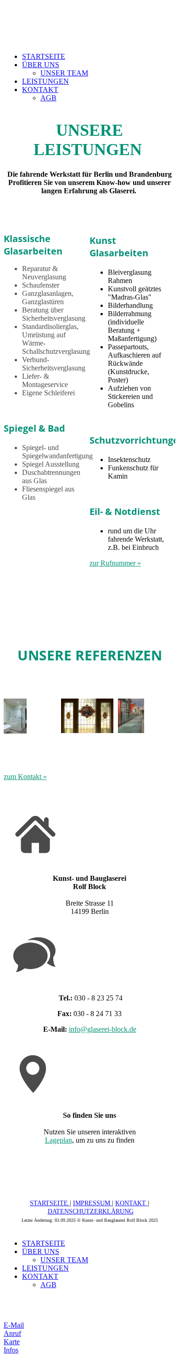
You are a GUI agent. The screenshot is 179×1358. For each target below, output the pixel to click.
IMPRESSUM (92, 1203)
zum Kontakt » (25, 776)
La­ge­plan (58, 1140)
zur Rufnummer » (115, 563)
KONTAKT (40, 89)
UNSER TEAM (64, 73)
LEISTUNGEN (45, 81)
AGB (48, 98)
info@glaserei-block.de (102, 1029)
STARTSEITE (43, 56)
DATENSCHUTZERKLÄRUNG (91, 1211)
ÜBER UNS (40, 65)
